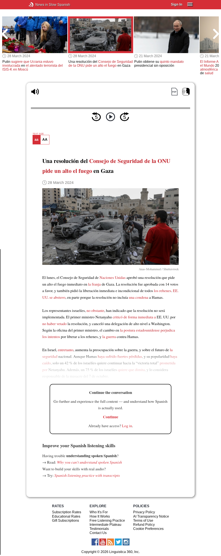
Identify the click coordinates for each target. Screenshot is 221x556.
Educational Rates (66, 516)
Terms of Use (143, 520)
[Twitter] (118, 542)
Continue (110, 417)
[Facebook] (95, 542)
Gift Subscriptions (65, 520)
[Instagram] (126, 542)
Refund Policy (144, 524)
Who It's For (99, 512)
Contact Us (98, 533)
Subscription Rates (66, 512)
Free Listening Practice (107, 520)
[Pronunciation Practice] (186, 92)
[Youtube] (102, 542)
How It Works (100, 516)
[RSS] (110, 542)
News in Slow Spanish (37, 4)
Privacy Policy (144, 512)
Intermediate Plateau (105, 524)
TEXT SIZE (38, 134)
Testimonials (99, 529)
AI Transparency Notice (151, 516)
